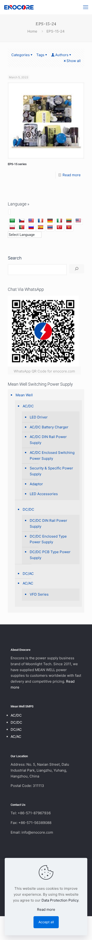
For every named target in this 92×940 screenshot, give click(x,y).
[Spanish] (40, 227)
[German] (50, 220)
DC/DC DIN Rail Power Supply (48, 523)
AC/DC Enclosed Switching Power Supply (52, 455)
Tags (40, 55)
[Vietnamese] (69, 227)
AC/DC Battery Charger (49, 427)
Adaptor (36, 484)
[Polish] (12, 227)
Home (32, 31)
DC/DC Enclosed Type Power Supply (48, 539)
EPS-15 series (17, 164)
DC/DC (28, 509)
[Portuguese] (22, 227)
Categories (20, 55)
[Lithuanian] (69, 220)
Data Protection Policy (60, 900)
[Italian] (59, 220)
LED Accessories (44, 494)
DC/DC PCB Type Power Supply (50, 555)
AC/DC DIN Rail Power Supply (48, 439)
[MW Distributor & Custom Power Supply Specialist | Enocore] (19, 7)
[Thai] (50, 227)
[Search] (76, 268)
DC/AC (28, 573)
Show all (74, 60)
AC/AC (28, 583)
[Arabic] (12, 220)
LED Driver (39, 417)
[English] (31, 220)
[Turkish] (59, 227)
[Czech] (22, 220)
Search (15, 257)
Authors (61, 55)
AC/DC (28, 406)
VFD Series (39, 594)
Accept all (46, 922)
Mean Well (24, 395)
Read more (72, 175)
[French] (40, 220)
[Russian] (31, 227)
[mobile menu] (86, 7)
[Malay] (78, 220)
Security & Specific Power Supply (51, 471)
